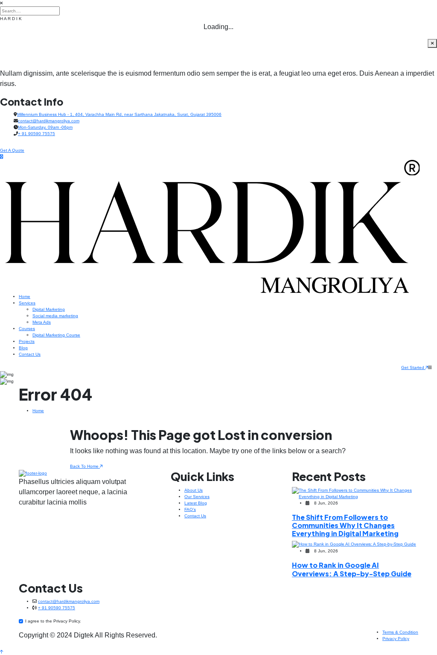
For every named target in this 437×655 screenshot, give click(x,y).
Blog (23, 347)
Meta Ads (41, 322)
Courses (27, 328)
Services (27, 303)
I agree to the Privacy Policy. (53, 621)
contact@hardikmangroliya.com (48, 120)
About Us (193, 490)
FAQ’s (190, 509)
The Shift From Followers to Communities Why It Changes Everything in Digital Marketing (345, 525)
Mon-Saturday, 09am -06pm (45, 127)
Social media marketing (55, 315)
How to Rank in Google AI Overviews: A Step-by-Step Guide (351, 569)
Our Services (197, 496)
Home (24, 296)
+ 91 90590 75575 (36, 133)
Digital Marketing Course (56, 335)
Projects (27, 341)
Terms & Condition (400, 632)
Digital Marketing (48, 309)
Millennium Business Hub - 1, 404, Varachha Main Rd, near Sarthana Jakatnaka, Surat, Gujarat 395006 (119, 114)
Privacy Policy (395, 638)
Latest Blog (195, 503)
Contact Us (30, 354)
